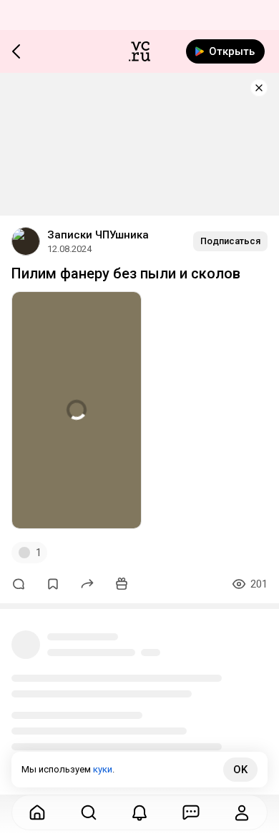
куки (102, 769)
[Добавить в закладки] (53, 584)
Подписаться (230, 241)
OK (240, 769)
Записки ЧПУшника (98, 234)
